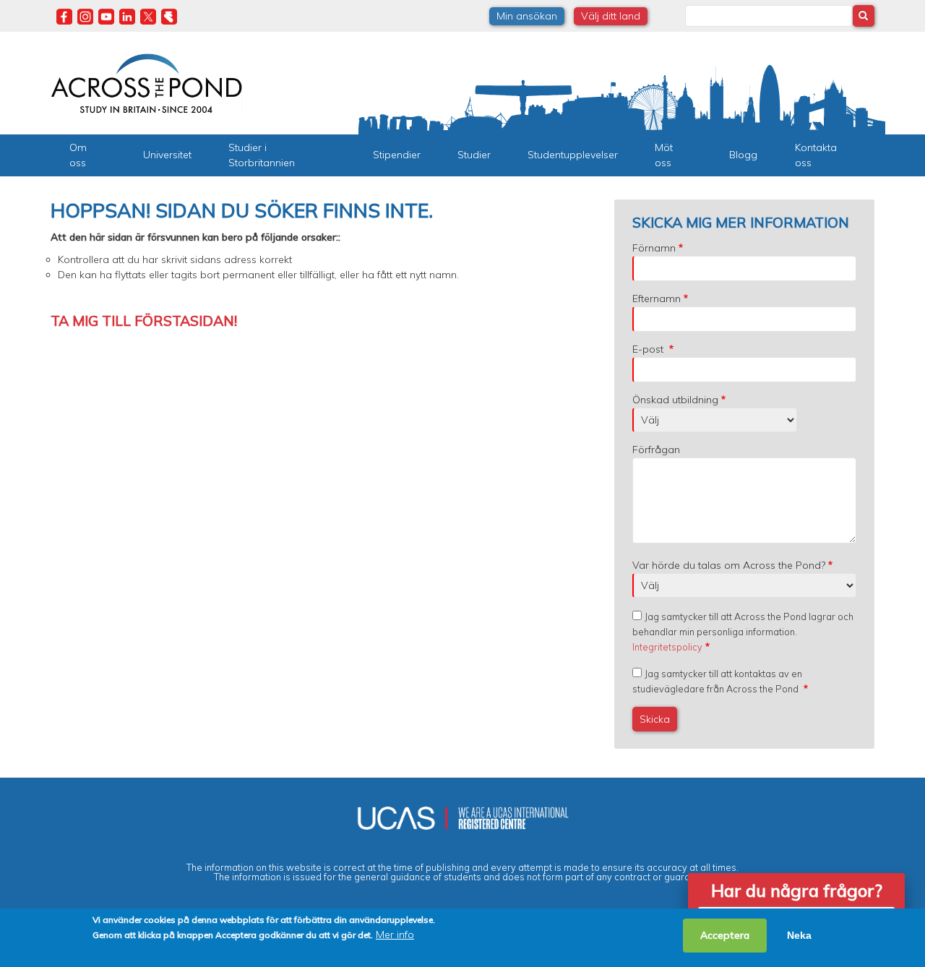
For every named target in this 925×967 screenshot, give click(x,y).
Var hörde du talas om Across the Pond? (728, 565)
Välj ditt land (610, 15)
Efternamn (656, 298)
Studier (474, 154)
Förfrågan (656, 449)
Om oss (78, 155)
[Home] (146, 81)
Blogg (743, 154)
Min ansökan (526, 15)
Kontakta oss (816, 155)
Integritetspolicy (667, 647)
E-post (649, 349)
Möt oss (664, 155)
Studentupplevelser (573, 154)
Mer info (395, 934)
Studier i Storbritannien (261, 155)
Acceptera (724, 935)
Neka (799, 935)
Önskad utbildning (675, 399)
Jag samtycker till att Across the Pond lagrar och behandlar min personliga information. (742, 632)
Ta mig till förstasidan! (144, 320)
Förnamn (654, 247)
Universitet (167, 154)
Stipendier (397, 154)
